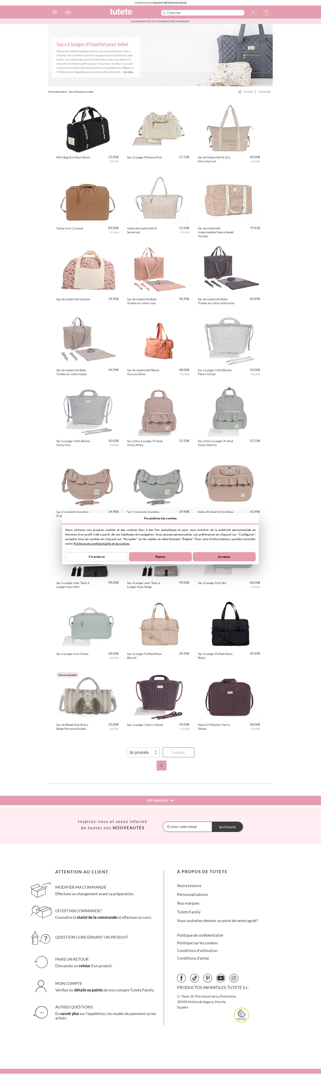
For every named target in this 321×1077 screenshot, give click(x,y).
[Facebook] (181, 978)
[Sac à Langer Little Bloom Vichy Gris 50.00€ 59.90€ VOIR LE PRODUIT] (88, 411)
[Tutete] (131, 14)
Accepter (224, 556)
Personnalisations (192, 894)
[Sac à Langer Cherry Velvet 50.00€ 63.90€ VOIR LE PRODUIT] (159, 695)
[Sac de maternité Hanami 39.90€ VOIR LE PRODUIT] (88, 269)
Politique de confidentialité (200, 935)
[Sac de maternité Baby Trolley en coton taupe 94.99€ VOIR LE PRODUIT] (88, 340)
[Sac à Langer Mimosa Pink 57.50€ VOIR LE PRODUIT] (159, 128)
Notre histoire (189, 885)
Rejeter (160, 556)
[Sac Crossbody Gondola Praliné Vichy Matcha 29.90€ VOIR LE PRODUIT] (159, 482)
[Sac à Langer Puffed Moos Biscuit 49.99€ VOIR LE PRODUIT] (159, 624)
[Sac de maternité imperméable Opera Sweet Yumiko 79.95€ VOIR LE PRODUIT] (229, 198)
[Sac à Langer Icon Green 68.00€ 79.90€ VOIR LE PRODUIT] (88, 624)
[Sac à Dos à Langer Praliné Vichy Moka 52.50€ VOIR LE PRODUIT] (159, 411)
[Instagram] (234, 978)
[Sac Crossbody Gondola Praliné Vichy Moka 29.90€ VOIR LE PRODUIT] (88, 482)
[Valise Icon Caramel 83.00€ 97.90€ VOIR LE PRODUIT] (88, 198)
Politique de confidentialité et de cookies (101, 543)
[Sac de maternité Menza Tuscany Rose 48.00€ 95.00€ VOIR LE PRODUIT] (159, 340)
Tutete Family (189, 912)
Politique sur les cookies (197, 943)
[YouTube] (220, 978)
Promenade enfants (57, 91)
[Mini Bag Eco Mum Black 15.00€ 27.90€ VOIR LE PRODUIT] (88, 128)
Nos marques (188, 903)
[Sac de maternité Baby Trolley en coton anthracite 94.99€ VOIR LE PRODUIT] (229, 269)
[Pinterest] (207, 978)
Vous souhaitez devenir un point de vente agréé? (217, 920)
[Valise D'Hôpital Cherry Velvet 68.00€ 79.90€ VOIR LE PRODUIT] (229, 695)
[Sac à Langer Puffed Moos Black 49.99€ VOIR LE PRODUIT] (229, 624)
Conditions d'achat (193, 958)
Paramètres (97, 556)
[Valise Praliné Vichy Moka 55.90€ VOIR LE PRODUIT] (229, 482)
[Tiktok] (194, 978)
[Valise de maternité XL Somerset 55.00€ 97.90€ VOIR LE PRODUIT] (159, 198)
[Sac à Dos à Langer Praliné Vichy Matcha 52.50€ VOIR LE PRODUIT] (229, 411)
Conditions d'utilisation (197, 950)
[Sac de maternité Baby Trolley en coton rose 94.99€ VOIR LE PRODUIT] (159, 269)
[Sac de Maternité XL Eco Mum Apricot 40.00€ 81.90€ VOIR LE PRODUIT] (229, 128)
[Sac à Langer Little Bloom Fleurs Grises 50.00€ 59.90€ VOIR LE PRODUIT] (229, 340)
